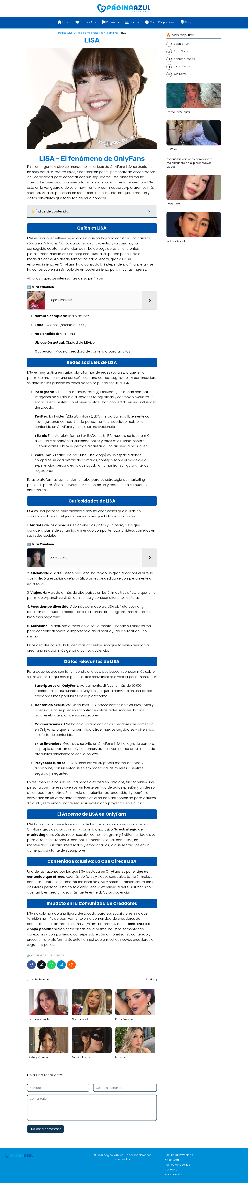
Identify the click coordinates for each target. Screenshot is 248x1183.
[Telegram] (61, 964)
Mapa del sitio (174, 1174)
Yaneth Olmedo (184, 59)
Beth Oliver (181, 51)
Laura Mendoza (184, 66)
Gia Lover (180, 74)
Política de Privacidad (179, 1155)
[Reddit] (71, 964)
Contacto (171, 1169)
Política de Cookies (177, 1164)
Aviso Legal (172, 1160)
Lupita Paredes (40, 979)
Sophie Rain (182, 44)
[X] (41, 964)
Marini (150, 979)
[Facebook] (31, 964)
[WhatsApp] (51, 964)
